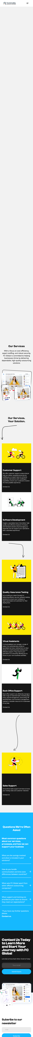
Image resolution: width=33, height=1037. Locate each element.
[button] (27, 3)
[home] (10, 3)
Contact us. (6, 916)
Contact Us (6, 487)
